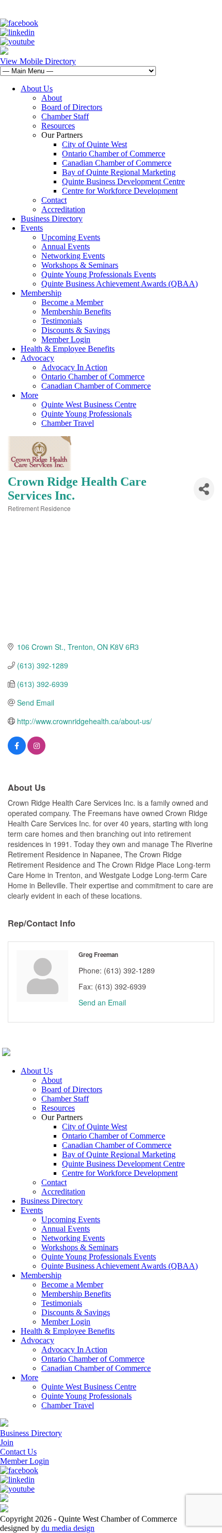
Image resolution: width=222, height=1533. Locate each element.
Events (32, 227)
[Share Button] (204, 489)
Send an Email (102, 1002)
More (29, 395)
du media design (67, 1528)
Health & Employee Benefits (68, 348)
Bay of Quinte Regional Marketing (119, 172)
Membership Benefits (76, 311)
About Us (37, 88)
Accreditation (63, 209)
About (51, 97)
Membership (41, 293)
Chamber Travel (67, 423)
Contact (54, 200)
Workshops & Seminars (79, 265)
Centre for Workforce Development (120, 190)
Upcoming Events (70, 237)
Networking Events (73, 255)
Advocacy (37, 358)
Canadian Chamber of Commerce (116, 162)
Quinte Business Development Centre (123, 181)
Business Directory (52, 218)
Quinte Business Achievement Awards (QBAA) (119, 283)
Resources (58, 125)
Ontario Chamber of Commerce (113, 153)
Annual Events (65, 246)
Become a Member (72, 302)
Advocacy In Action (74, 367)
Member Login (65, 339)
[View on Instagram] (36, 751)
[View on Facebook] (17, 751)
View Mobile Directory (38, 61)
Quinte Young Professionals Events (98, 274)
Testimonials (61, 320)
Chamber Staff (65, 116)
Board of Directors (71, 107)
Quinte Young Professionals (86, 413)
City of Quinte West (94, 144)
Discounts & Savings (75, 330)
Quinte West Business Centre (88, 404)
